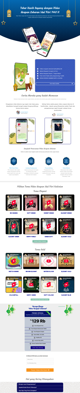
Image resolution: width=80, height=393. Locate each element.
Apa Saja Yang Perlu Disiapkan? (28, 390)
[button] (40, 384)
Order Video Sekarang (37, 347)
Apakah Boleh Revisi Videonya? (28, 387)
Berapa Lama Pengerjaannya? (27, 384)
